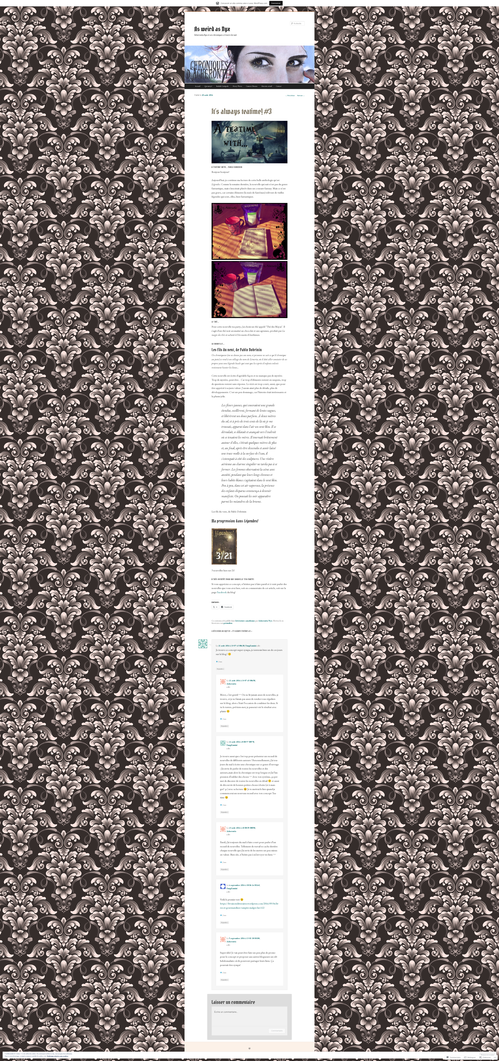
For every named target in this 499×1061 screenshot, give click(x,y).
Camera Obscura (251, 86)
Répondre (220, 669)
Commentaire (277, 1031)
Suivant (301, 95)
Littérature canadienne (245, 620)
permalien (228, 623)
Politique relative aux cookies (57, 1056)
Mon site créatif (266, 86)
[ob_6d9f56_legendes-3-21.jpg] (224, 563)
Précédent (290, 95)
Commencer (276, 3)
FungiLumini (250, 645)
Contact (278, 86)
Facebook (222, 592)
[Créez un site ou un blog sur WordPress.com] (249, 1048)
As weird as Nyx (212, 29)
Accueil (197, 86)
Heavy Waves (237, 86)
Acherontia (231, 683)
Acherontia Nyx (265, 620)
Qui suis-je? (208, 86)
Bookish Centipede (222, 86)
